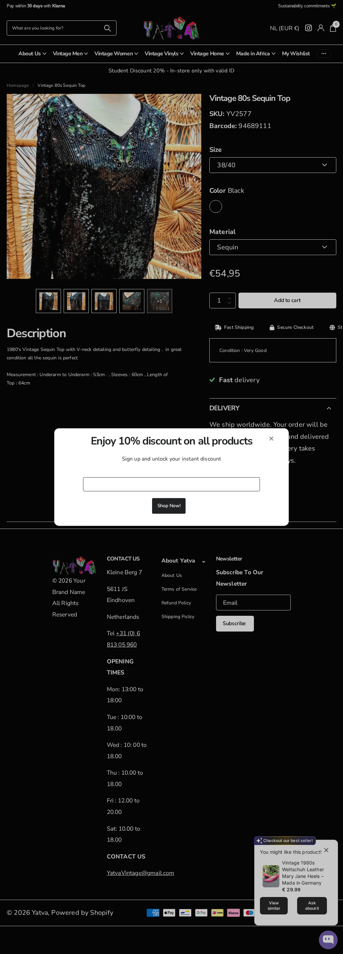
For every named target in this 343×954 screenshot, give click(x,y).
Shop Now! (169, 505)
